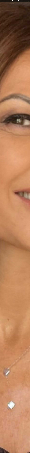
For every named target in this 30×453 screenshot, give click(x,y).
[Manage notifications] (28, 451)
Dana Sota (15, 1)
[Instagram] (26, 1)
